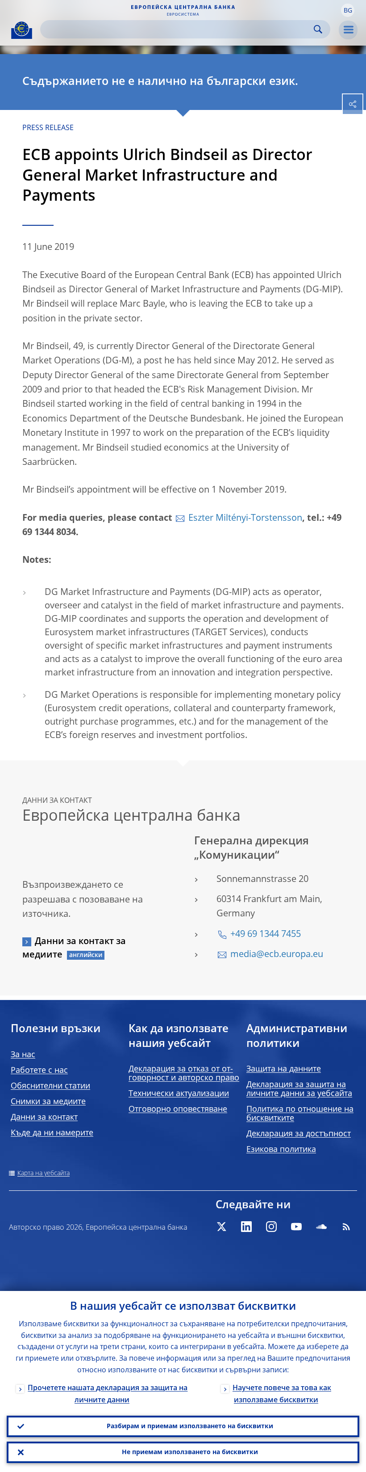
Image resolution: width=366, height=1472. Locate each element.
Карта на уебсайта (43, 1173)
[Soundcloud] (321, 1226)
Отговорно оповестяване (178, 1109)
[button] (347, 10)
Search (318, 29)
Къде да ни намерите (52, 1133)
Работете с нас (39, 1071)
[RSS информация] (346, 1226)
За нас (23, 1055)
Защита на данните (283, 1069)
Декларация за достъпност (298, 1134)
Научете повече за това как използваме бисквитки (282, 1394)
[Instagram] (271, 1226)
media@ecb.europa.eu (276, 954)
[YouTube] (296, 1226)
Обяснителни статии (50, 1086)
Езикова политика (281, 1150)
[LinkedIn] (246, 1226)
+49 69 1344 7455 (265, 934)
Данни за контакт (44, 1117)
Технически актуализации (179, 1094)
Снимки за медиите (48, 1102)
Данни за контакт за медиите (74, 948)
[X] (221, 1226)
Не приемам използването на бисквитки (190, 1452)
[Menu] (348, 30)
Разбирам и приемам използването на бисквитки (190, 1426)
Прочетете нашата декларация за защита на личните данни (107, 1394)
